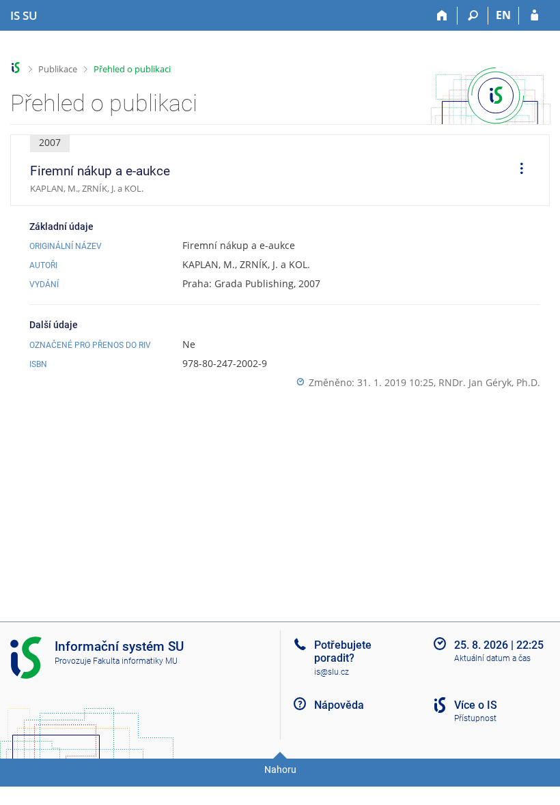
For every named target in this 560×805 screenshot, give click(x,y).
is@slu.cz (331, 672)
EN (503, 15)
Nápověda (339, 705)
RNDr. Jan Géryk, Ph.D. (489, 382)
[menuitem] (517, 170)
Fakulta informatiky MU (135, 661)
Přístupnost (475, 718)
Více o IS (475, 705)
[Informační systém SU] (16, 68)
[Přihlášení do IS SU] (534, 16)
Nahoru (280, 769)
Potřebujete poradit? (343, 651)
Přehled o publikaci (132, 69)
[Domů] (442, 16)
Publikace (57, 69)
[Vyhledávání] (473, 16)
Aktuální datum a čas (492, 658)
